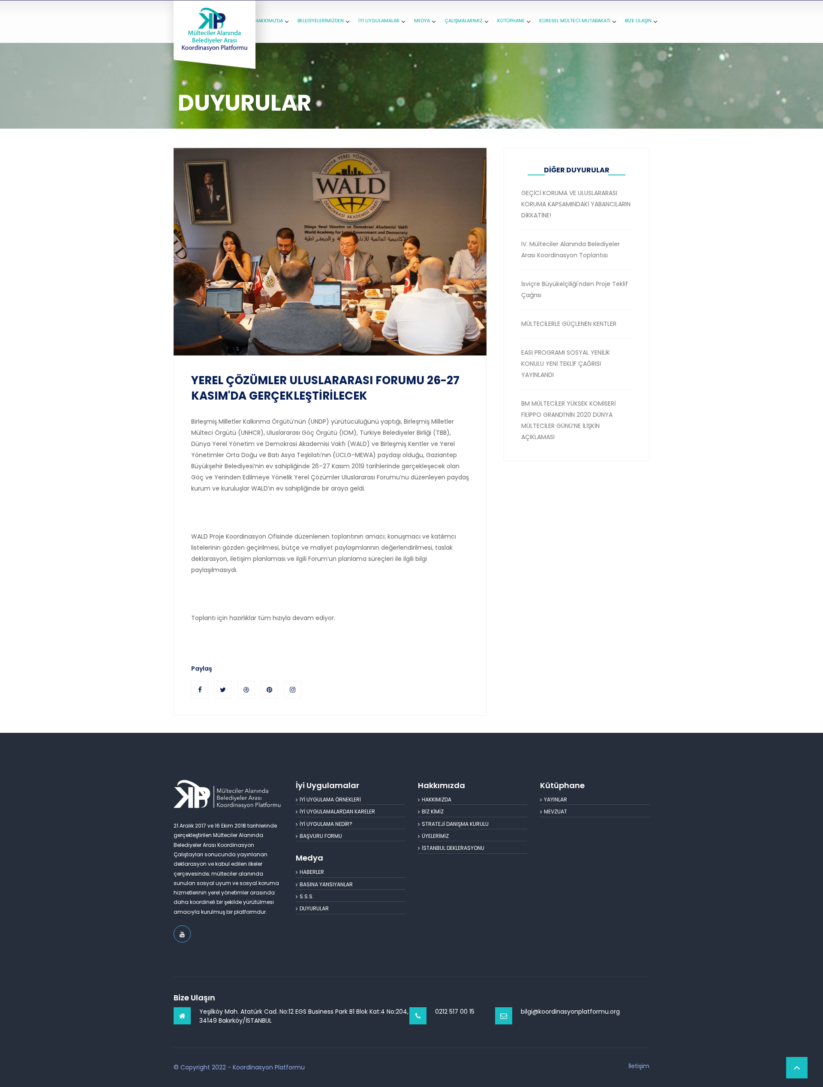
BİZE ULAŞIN (638, 20)
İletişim (638, 1066)
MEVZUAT (555, 811)
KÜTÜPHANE (511, 20)
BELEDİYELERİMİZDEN (320, 20)
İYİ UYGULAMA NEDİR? (326, 824)
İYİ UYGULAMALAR (378, 20)
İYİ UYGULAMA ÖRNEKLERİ (330, 799)
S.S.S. (307, 896)
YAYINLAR (555, 799)
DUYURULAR (314, 908)
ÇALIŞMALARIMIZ (464, 20)
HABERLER (312, 872)
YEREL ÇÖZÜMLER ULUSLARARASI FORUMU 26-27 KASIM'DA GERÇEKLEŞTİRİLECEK (325, 388)
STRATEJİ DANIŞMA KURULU (455, 824)
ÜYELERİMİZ (435, 836)
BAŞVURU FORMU (321, 836)
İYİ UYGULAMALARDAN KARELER (337, 811)
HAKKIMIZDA (269, 20)
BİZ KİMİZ (433, 811)
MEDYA (422, 20)
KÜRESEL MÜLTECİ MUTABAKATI (574, 20)
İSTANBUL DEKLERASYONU (453, 848)
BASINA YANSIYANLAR (326, 884)
